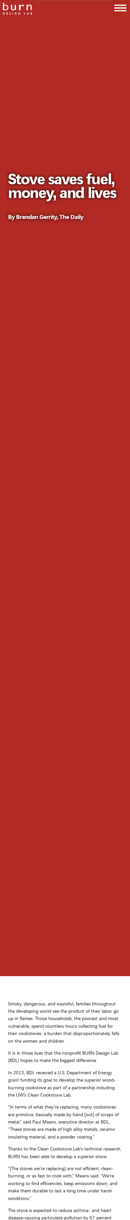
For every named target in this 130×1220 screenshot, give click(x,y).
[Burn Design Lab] (17, 8)
